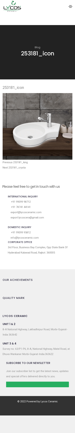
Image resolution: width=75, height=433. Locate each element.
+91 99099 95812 (20, 232)
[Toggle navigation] (70, 6)
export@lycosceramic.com (26, 212)
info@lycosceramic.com (24, 237)
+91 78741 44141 (20, 207)
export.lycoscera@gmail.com (27, 217)
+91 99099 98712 (20, 201)
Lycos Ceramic (49, 401)
